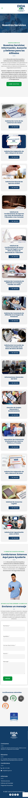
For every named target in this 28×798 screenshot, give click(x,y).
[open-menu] (2, 8)
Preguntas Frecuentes (7, 785)
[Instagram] (18, 795)
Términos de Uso (5, 781)
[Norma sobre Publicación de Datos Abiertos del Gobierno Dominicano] (13, 698)
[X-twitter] (15, 795)
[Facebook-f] (10, 795)
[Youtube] (13, 795)
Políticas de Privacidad (7, 783)
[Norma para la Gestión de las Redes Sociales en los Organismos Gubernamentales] (5, 706)
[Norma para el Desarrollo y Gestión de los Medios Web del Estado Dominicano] (5, 698)
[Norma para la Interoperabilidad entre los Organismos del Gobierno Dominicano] (21, 698)
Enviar (7, 678)
